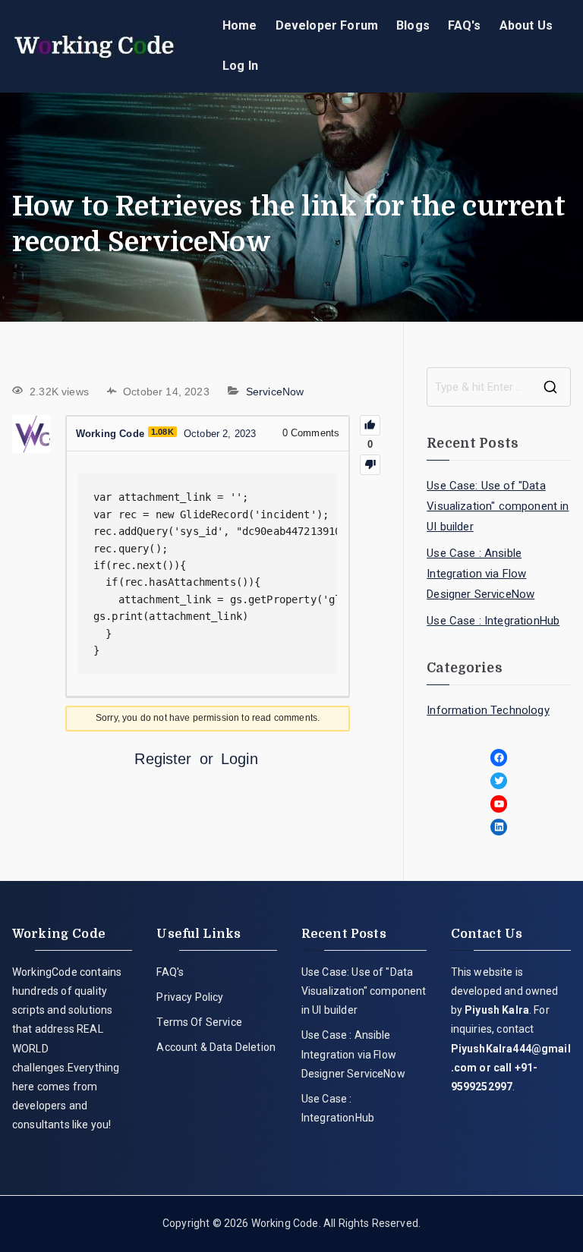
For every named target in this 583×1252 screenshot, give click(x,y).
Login (239, 758)
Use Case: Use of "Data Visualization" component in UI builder (498, 506)
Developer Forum (327, 25)
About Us (526, 25)
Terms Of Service (199, 1022)
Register (162, 758)
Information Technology (488, 710)
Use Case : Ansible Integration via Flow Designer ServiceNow (480, 573)
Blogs (413, 25)
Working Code (285, 1223)
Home (239, 25)
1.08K (162, 431)
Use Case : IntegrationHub (493, 621)
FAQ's (464, 25)
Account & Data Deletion (216, 1047)
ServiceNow (275, 391)
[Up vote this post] (370, 425)
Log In (240, 65)
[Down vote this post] (370, 465)
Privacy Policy (189, 997)
